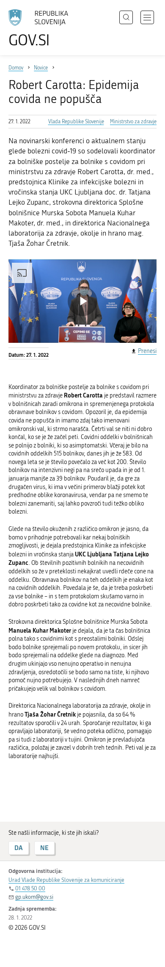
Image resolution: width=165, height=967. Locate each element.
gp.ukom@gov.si (34, 897)
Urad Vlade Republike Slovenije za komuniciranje (66, 880)
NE (44, 847)
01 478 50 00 (30, 888)
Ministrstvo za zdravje (133, 122)
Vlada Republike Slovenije (76, 122)
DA (18, 847)
